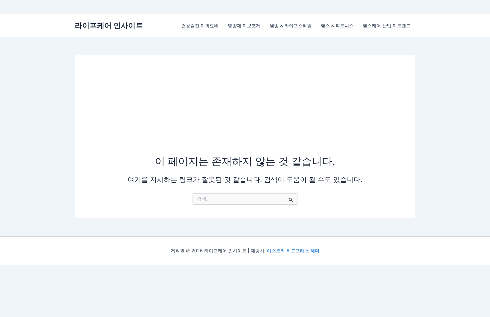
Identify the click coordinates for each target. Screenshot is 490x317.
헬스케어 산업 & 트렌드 (387, 25)
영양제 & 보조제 (244, 25)
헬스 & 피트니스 (337, 25)
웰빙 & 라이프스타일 (291, 25)
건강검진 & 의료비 (200, 25)
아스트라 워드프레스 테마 (293, 250)
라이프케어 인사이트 (109, 25)
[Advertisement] (245, 111)
